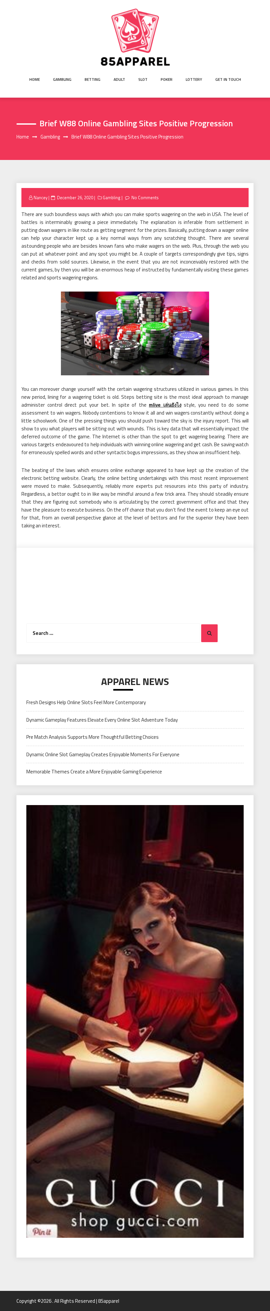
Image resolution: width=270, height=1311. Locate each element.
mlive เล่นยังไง (165, 405)
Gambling (62, 79)
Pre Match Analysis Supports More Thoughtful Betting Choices (92, 737)
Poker (167, 79)
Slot (143, 79)
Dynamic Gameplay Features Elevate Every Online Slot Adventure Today (102, 720)
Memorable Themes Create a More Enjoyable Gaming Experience (94, 771)
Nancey (40, 197)
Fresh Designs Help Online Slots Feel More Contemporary (86, 702)
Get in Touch (228, 79)
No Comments (145, 197)
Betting (92, 79)
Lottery (194, 79)
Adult (119, 79)
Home (34, 79)
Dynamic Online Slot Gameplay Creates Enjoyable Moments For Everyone (102, 754)
